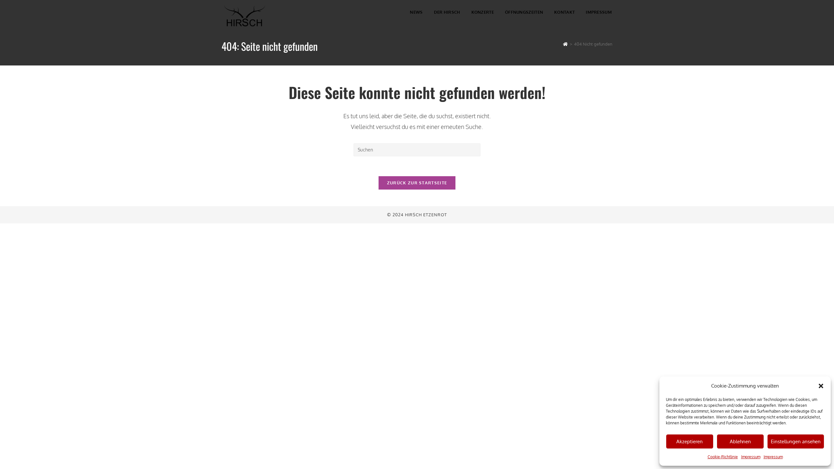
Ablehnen (740, 441)
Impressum (750, 456)
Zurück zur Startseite (417, 182)
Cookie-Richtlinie (723, 456)
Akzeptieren (689, 441)
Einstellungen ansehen (796, 441)
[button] (821, 386)
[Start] (565, 44)
